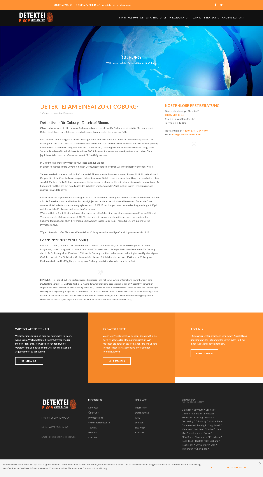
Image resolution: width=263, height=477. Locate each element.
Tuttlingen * (188, 448)
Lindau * (211, 429)
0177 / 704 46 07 (58, 427)
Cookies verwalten (236, 467)
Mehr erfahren (29, 361)
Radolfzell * (188, 440)
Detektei (93, 407)
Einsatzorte (211, 17)
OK (210, 467)
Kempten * (188, 429)
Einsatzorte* (193, 401)
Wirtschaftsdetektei (153, 17)
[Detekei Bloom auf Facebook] (215, 4)
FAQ (137, 417)
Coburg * (187, 413)
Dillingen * (198, 413)
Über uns (133, 17)
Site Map (140, 427)
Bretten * (211, 409)
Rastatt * (200, 440)
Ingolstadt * (215, 425)
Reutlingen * (189, 444)
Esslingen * (188, 417)
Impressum (141, 407)
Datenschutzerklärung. (95, 468)
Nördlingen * (189, 436)
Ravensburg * (212, 440)
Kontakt (238, 17)
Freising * (199, 417)
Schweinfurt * (203, 444)
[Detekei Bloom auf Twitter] (221, 4)
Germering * (189, 421)
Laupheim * (200, 429)
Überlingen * (202, 448)
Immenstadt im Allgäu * (196, 425)
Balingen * (188, 409)
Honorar (226, 17)
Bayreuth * (199, 409)
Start (122, 17)
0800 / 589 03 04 (60, 417)
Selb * (214, 444)
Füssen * (209, 417)
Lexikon (139, 422)
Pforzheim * (215, 436)
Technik (196, 17)
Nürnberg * (202, 436)
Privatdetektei (178, 17)
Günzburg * (202, 421)
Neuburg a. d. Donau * (200, 433)
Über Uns (93, 412)
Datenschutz (142, 412)
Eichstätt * (210, 413)
